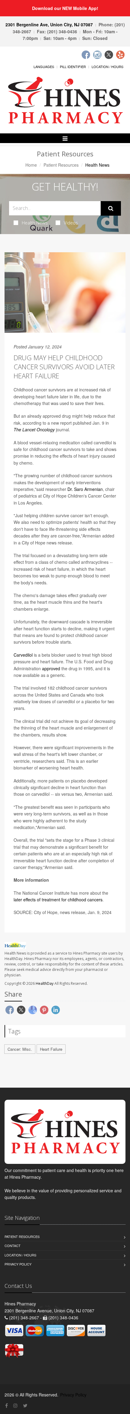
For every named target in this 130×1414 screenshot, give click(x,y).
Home (31, 165)
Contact (13, 1245)
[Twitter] (109, 55)
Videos (71, 223)
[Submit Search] (111, 208)
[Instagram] (97, 55)
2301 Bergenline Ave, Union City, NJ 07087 (49, 24)
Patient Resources (61, 165)
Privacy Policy (18, 1264)
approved (51, 668)
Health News (35, 223)
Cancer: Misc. (20, 1049)
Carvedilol (23, 655)
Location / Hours (107, 66)
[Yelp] (120, 55)
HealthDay (45, 983)
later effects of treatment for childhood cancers (58, 899)
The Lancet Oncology (34, 429)
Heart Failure (51, 1049)
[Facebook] (86, 55)
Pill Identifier (73, 66)
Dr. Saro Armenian (85, 489)
